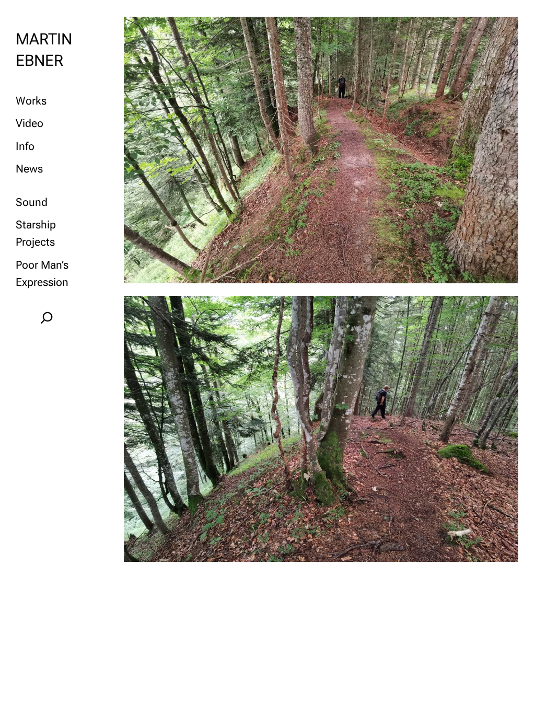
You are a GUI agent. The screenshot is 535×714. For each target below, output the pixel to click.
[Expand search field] (47, 318)
